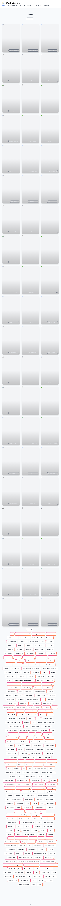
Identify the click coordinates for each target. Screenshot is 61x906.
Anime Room (30, 661)
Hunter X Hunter (40, 761)
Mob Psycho (30, 811)
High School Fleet (48, 753)
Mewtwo (35, 803)
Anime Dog (40, 653)
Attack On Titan (15, 668)
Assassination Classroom (48, 664)
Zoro (34, 884)
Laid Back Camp (10, 788)
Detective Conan (47, 703)
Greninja (33, 741)
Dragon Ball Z (11, 714)
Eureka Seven (12, 718)
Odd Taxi (19, 826)
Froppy (26, 726)
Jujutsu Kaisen (10, 772)
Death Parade (12, 703)
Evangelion (22, 718)
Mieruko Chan (50, 803)
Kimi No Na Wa (35, 780)
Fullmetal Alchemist (12, 730)
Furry (52, 730)
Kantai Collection (30, 776)
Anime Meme (10, 661)
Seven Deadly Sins (49, 845)
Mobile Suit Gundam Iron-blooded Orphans (18, 815)
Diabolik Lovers (21, 707)
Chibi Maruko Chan (40, 691)
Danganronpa (10, 699)
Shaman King (11, 849)
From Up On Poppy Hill (15, 726)
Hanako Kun (40, 749)
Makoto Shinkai (50, 799)
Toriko (36, 872)
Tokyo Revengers (19, 872)
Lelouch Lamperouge (39, 788)
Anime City (50, 649)
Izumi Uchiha (38, 765)
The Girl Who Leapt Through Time (12, 865)
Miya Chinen (50, 807)
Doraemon (46, 707)
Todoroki (49, 868)
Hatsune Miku (23, 753)
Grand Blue (10, 741)
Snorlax (51, 849)
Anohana (51, 661)
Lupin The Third (50, 791)
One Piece (27, 826)
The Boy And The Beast (48, 861)
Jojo (30, 768)
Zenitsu (41, 880)
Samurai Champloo (11, 845)
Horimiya (47, 757)
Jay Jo (9, 768)
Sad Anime (31, 842)
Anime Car (19, 649)
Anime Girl (17, 657)
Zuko (40, 884)
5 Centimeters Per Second (23, 634)
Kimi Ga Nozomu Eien (22, 780)
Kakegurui (12, 776)
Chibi (20, 691)
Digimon (38, 707)
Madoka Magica (31, 795)
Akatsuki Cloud (34, 641)
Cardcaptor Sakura (14, 688)
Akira (43, 641)
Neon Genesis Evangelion (27, 822)
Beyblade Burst (10, 676)
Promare (18, 834)
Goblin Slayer (49, 738)
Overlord (35, 830)
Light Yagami (51, 788)
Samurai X (22, 845)
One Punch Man (48, 826)
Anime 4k (29, 645)
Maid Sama (39, 799)
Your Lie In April (13, 880)
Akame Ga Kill (23, 641)
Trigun (54, 872)
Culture (37, 5)
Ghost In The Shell (12, 738)
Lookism (8, 791)
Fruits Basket (35, 726)
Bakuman (26, 672)
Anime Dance (19, 653)
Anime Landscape (41, 657)
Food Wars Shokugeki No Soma (46, 722)
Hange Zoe (50, 749)
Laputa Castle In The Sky (24, 788)
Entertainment (11, 5)
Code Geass (9, 695)
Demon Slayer (23, 703)
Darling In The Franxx (32, 699)
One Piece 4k (37, 826)
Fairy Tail (31, 718)
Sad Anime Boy (41, 842)
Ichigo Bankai (51, 761)
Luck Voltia (33, 791)
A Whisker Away (12, 637)
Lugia (41, 791)
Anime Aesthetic (39, 645)
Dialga (30, 707)
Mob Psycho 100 (41, 811)
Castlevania (38, 688)
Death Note (50, 699)
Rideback (49, 838)
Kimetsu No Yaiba (8, 780)
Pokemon (10, 834)
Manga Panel (9, 803)
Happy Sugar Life (12, 753)
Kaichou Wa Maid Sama (48, 772)
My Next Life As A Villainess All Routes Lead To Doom (32, 818)
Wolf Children (37, 876)
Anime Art (49, 645)
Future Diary (23, 734)
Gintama (23, 738)
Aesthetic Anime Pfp (37, 637)
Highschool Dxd (14, 757)
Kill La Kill (41, 776)
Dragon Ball (20, 711)
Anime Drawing (51, 653)
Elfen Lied (42, 714)
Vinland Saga (8, 876)
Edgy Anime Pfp (32, 714)
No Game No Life (48, 822)
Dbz (43, 699)
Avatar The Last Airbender (49, 668)
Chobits (51, 691)
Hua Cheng (30, 761)
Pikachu (51, 830)
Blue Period (50, 680)
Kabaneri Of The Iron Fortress (31, 772)
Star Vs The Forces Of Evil (25, 857)
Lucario (25, 791)
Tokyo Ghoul (8, 872)
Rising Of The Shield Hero (11, 842)
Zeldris (33, 880)
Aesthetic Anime (24, 637)
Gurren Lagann (37, 745)
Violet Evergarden (20, 876)
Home (3, 5)
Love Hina (16, 791)
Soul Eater (27, 853)
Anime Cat (28, 649)
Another (9, 664)
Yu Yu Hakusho (24, 880)
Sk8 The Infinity (32, 849)
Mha (42, 803)
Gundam (19, 745)
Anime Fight (8, 657)
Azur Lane (8, 672)
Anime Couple (9, 653)
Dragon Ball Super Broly (46, 711)
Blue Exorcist (40, 680)
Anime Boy (10, 649)
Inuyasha (28, 765)
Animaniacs (11, 645)
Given (30, 738)
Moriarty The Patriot (48, 815)
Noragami (10, 826)
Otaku (17, 830)
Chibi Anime (28, 691)
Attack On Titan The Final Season (31, 668)
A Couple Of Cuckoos (38, 634)
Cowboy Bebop (28, 695)
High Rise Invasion (35, 753)
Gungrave (27, 745)
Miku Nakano (10, 807)
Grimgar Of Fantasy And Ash (46, 741)
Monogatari (36, 815)
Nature (29, 5)
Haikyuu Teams (29, 749)
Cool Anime (18, 695)
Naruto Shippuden (12, 822)
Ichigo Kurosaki (11, 765)
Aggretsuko (49, 637)
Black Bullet (31, 676)
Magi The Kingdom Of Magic (45, 795)
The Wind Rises (28, 868)
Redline (41, 838)
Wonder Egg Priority (50, 876)
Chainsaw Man (11, 691)
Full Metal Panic (47, 726)
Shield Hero (21, 849)
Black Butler (41, 676)
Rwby (23, 842)
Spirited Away (11, 857)
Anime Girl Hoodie (28, 657)
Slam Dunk (42, 849)
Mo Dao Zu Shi (19, 811)
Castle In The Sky (27, 688)
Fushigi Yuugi (13, 734)
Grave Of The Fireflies (22, 741)
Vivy (29, 876)
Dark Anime (21, 699)
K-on (18, 772)
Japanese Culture (49, 765)
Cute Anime (52, 695)
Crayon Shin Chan (40, 695)
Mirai (18, 807)
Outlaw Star (26, 830)
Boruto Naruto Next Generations (31, 684)
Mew (28, 803)
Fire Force (26, 722)
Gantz (31, 734)
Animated (20, 645)
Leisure (21, 5)
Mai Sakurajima (29, 799)
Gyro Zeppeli (11, 749)
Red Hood (33, 838)
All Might (50, 641)
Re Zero (11, 838)
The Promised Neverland (31, 865)
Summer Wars (48, 857)
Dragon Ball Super (31, 711)
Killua (48, 776)
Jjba (24, 768)
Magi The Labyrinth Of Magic (14, 799)
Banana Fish (36, 672)
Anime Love (52, 657)
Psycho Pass (41, 834)
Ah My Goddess (12, 641)
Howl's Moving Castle (10, 761)
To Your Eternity (39, 868)
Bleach (9, 680)
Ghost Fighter (47, 734)
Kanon (20, 776)
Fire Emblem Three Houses (13, 722)
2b (12, 634)
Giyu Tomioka (39, 738)
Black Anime (21, 676)
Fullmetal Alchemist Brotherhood (28, 730)
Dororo (54, 707)
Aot (26, 664)
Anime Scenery (41, 661)
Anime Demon (30, 653)
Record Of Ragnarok (22, 838)
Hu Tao (21, 761)
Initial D (20, 765)
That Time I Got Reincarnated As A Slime (29, 861)
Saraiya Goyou (37, 845)
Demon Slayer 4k (35, 703)
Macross (10, 795)
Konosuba (53, 780)
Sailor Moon (52, 842)
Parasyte (43, 830)
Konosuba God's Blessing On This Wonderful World (17, 784)
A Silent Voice (51, 634)
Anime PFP (20, 661)
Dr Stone (11, 711)
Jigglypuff (16, 768)
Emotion (45, 5)
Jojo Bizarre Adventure (40, 768)
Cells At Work (47, 688)
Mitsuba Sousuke (39, 807)
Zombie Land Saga (24, 884)
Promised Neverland (29, 834)
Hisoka (40, 757)
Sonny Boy (18, 853)
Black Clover (51, 676)
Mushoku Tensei (11, 818)
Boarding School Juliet (13, 684)
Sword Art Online (10, 861)
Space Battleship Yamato (40, 853)
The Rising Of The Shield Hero (48, 865)
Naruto (51, 818)
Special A (52, 853)
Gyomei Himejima (49, 745)
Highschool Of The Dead (28, 757)
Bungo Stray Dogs (47, 684)
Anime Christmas (39, 649)
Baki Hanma (17, 672)
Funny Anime (44, 730)
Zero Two (49, 880)
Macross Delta (19, 795)
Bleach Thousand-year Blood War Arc (24, 680)
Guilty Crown (9, 745)
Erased (50, 714)
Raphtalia (50, 834)
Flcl (33, 722)
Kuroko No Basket (51, 784)
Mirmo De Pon (27, 807)
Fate (38, 718)
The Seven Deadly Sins (14, 868)
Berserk (53, 672)
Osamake (10, 830)
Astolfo (6, 668)
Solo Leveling (9, 853)
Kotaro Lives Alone (38, 784)
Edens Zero (21, 714)
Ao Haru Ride (18, 664)
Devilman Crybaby (8, 707)
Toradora (29, 872)
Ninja (39, 822)
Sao (29, 845)
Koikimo (45, 780)
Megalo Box (20, 803)
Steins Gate (38, 857)
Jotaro (51, 768)
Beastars (45, 672)
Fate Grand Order (47, 718)
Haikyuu (20, 749)
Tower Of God (45, 872)
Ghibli (38, 734)
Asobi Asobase (34, 664)
